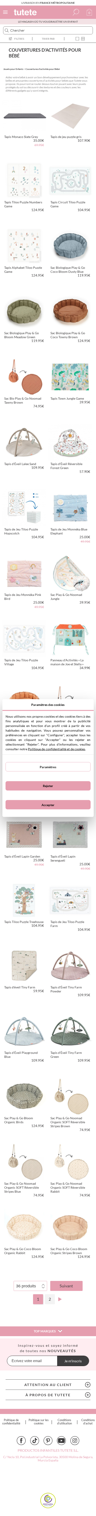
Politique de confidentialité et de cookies (56, 749)
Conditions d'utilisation (64, 1421)
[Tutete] (26, 13)
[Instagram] (74, 1440)
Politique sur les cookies (39, 1421)
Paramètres (48, 767)
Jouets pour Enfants (13, 69)
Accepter (48, 805)
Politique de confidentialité (11, 1421)
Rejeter (48, 786)
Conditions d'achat (88, 1421)
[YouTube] (61, 1440)
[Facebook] (21, 1440)
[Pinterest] (48, 1440)
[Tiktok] (34, 1440)
